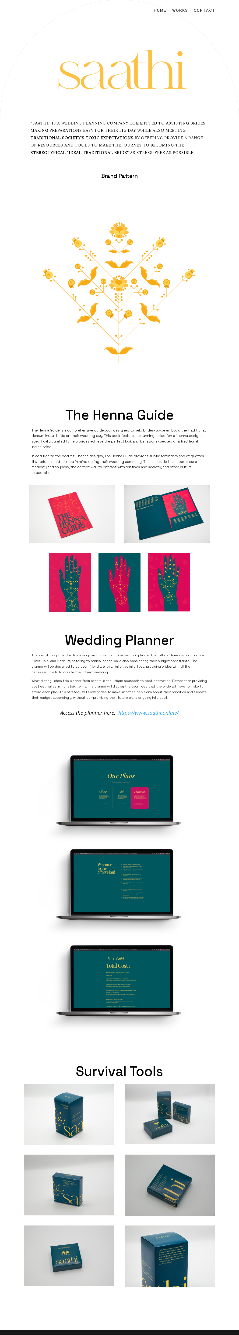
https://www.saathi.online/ (148, 712)
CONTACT (204, 10)
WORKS (180, 10)
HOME (160, 10)
